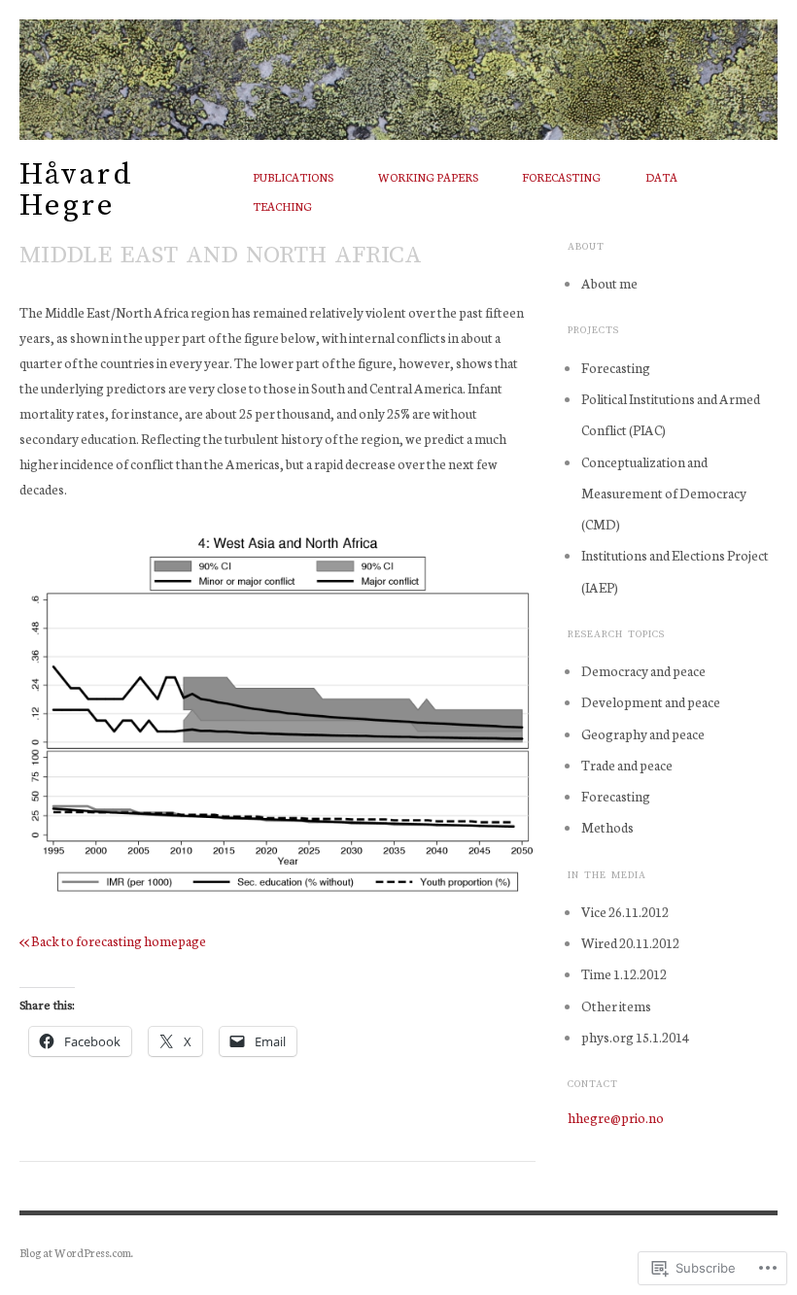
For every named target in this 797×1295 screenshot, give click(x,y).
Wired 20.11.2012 (630, 942)
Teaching (282, 206)
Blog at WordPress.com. (76, 1252)
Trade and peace (627, 764)
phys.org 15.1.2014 (635, 1036)
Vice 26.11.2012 (625, 911)
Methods (607, 826)
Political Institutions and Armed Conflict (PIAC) (670, 414)
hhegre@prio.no (616, 1117)
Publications (293, 177)
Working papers (428, 177)
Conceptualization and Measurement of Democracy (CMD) (663, 492)
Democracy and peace (643, 670)
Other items (616, 1005)
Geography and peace (643, 733)
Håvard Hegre (76, 189)
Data (661, 177)
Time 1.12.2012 (624, 973)
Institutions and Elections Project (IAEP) (675, 570)
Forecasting (561, 177)
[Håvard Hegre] (398, 68)
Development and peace (650, 701)
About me (609, 282)
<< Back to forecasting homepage (112, 940)
